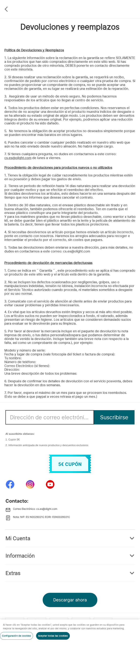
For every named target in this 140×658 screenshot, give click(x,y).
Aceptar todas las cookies (53, 635)
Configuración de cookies (16, 635)
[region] (70, 638)
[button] (70, 538)
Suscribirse (114, 417)
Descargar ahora (70, 599)
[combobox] (49, 417)
